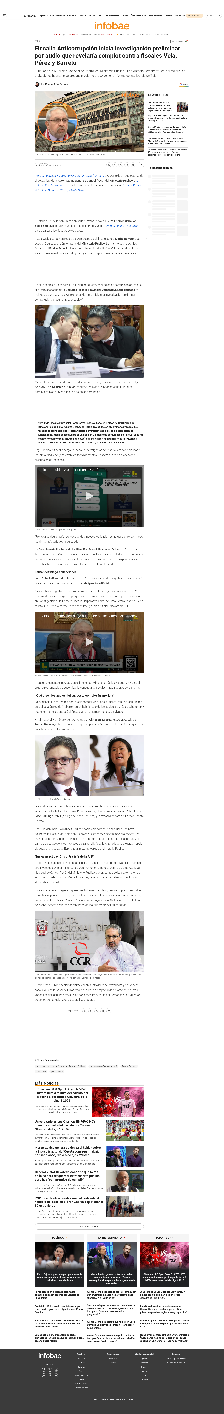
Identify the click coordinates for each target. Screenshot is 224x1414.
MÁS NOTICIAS (89, 1226)
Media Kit (144, 1379)
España (82, 15)
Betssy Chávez (145, 35)
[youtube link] (44, 1375)
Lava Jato (41, 1071)
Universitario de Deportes (96, 35)
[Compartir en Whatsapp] (108, 164)
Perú (100, 15)
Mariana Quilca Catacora (56, 84)
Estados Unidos (57, 15)
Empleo (113, 1363)
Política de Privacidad (176, 1363)
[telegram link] (50, 1375)
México (91, 15)
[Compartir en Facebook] (114, 164)
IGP (171, 35)
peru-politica (57, 1071)
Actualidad (180, 15)
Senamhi (156, 35)
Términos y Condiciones (176, 1359)
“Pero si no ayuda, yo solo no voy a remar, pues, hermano (69, 175)
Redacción (113, 1359)
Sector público (131, 35)
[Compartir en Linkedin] (126, 164)
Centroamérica (112, 15)
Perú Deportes (155, 15)
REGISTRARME (194, 16)
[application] (89, 496)
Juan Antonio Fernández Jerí (103, 1066)
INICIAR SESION (213, 16)
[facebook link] (44, 1370)
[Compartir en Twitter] (120, 164)
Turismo (168, 15)
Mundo (124, 15)
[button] (4, 15)
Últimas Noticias (138, 15)
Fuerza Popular (129, 1066)
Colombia (71, 15)
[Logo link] (112, 25)
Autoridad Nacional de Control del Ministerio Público (60, 1066)
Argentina (43, 15)
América (81, 1359)
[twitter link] (50, 1370)
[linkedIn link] (56, 1375)
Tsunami (164, 35)
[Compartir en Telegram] (133, 164)
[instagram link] (56, 1370)
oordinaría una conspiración (121, 225)
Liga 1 (70, 35)
